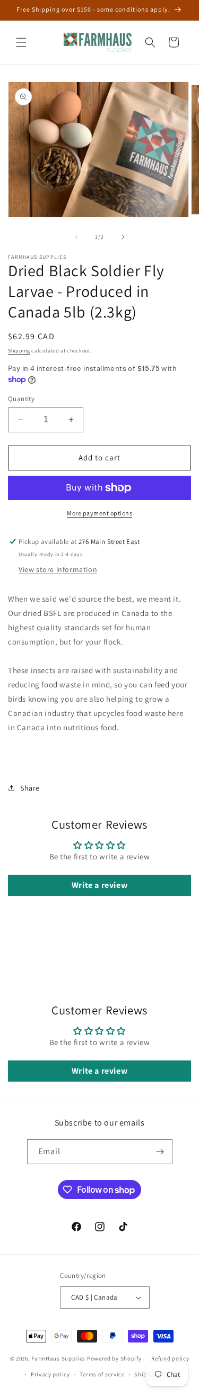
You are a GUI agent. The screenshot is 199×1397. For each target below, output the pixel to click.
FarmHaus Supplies (58, 1358)
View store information (58, 569)
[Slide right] (123, 237)
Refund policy (170, 1358)
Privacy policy (50, 1374)
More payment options (99, 513)
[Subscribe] (160, 1151)
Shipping (19, 350)
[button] (21, 42)
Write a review (99, 885)
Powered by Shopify (114, 1358)
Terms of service (102, 1374)
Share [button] (30, 788)
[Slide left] (76, 237)
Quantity (21, 398)
